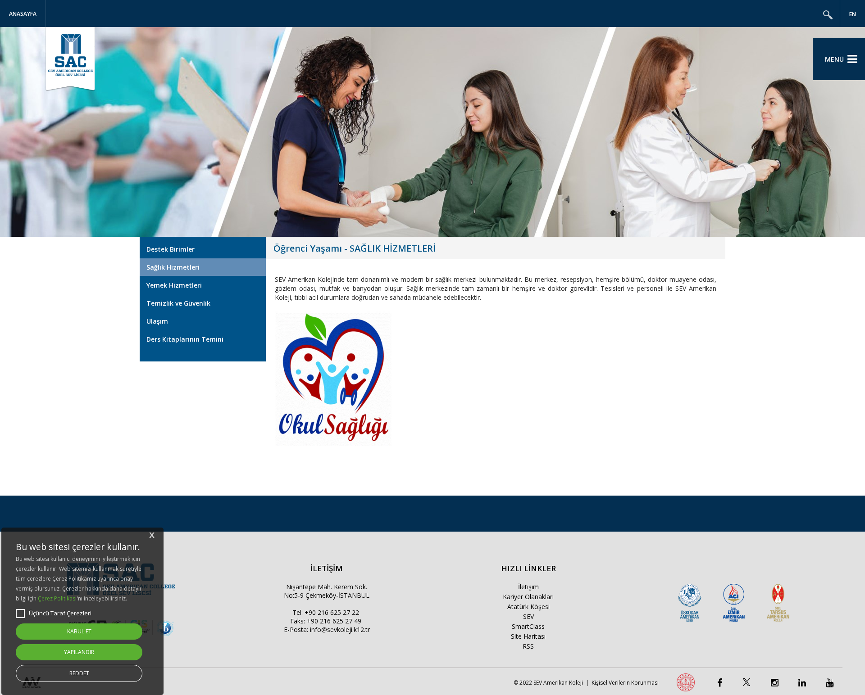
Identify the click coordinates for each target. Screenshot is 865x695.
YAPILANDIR (79, 652)
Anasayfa (22, 14)
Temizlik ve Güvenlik (178, 303)
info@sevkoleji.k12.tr (340, 629)
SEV (528, 616)
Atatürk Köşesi (528, 606)
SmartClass (528, 626)
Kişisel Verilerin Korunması (625, 682)
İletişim (528, 586)
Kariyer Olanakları (528, 596)
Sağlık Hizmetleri (173, 267)
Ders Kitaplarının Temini (184, 339)
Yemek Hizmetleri (174, 285)
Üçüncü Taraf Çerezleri (60, 613)
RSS (528, 646)
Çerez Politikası (57, 598)
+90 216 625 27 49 (334, 621)
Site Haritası (528, 636)
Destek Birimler (170, 249)
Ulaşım (157, 321)
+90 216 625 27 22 (332, 612)
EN (852, 14)
